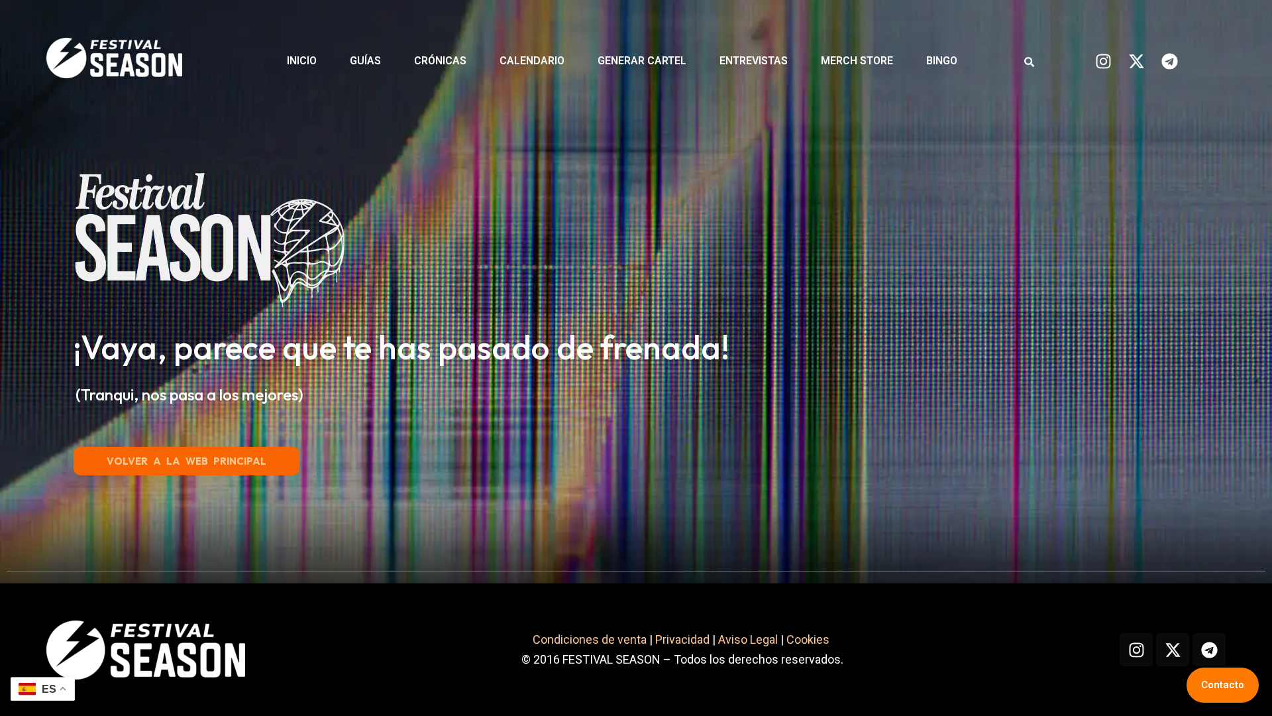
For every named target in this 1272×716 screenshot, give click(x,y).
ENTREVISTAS (753, 60)
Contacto (1222, 685)
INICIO (302, 60)
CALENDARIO (532, 60)
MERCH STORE (857, 60)
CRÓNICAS (440, 60)
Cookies (809, 639)
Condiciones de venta (590, 639)
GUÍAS (365, 60)
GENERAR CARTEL (642, 60)
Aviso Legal (748, 639)
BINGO (941, 60)
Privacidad (682, 639)
